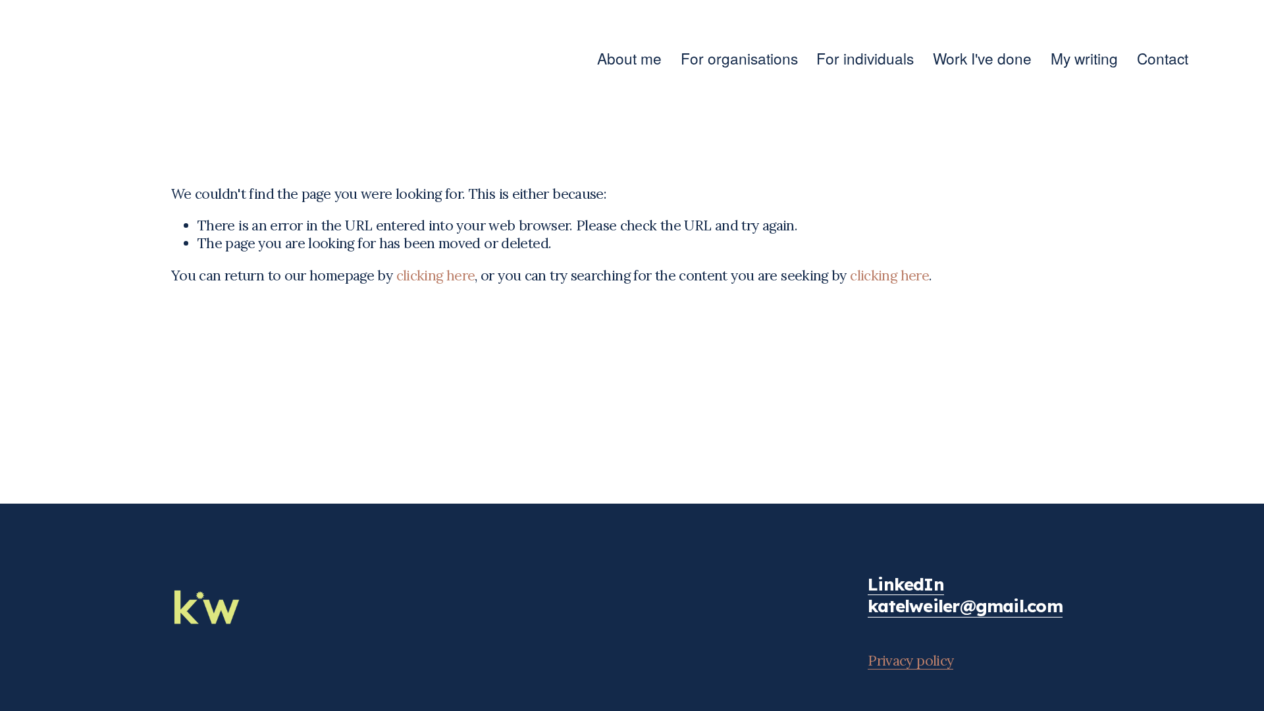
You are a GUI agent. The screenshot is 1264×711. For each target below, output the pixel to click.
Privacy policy (910, 661)
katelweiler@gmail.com (965, 606)
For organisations (739, 57)
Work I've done (982, 57)
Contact (1162, 57)
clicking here (435, 275)
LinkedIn (906, 584)
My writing (1084, 57)
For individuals (865, 57)
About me (629, 57)
